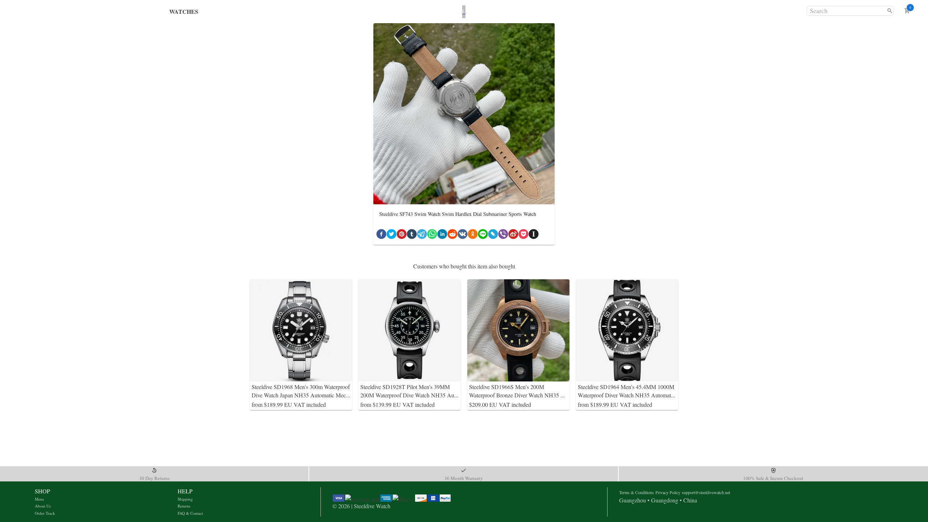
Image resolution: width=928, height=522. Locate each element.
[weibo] (513, 235)
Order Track (45, 513)
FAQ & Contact (190, 513)
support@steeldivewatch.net (706, 492)
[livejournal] (493, 235)
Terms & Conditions (636, 492)
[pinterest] (402, 235)
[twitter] (391, 235)
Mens (39, 499)
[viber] (503, 235)
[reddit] (452, 235)
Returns (184, 506)
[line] (483, 235)
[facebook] (381, 235)
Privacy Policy (667, 492)
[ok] (473, 235)
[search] (889, 10)
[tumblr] (412, 235)
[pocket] (523, 235)
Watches (183, 11)
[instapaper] (534, 235)
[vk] (462, 235)
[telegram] (422, 235)
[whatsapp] (432, 235)
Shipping (185, 499)
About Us (43, 506)
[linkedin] (442, 235)
